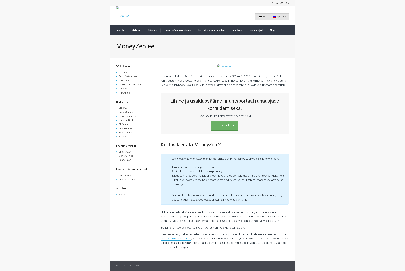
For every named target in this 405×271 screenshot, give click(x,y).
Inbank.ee (124, 80)
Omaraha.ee (125, 151)
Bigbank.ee (125, 72)
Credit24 (123, 107)
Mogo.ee (123, 194)
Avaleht (120, 30)
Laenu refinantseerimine (177, 30)
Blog (272, 30)
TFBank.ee (124, 92)
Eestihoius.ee (126, 175)
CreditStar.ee (126, 112)
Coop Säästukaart (128, 76)
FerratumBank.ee (128, 120)
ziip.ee (122, 136)
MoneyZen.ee (126, 155)
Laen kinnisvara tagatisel (211, 30)
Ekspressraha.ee (128, 116)
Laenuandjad (256, 30)
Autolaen (237, 30)
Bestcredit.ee (126, 132)
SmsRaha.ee (125, 128)
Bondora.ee (125, 160)
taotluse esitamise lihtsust (176, 238)
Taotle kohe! (227, 125)
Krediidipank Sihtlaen (130, 84)
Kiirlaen (135, 30)
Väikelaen (152, 30)
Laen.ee (123, 88)
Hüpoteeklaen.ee (128, 179)
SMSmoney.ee (126, 124)
